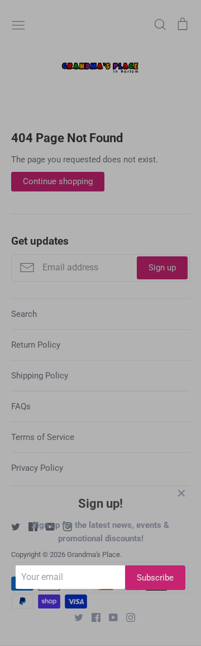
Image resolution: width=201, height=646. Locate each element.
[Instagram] (126, 617)
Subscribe (155, 578)
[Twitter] (74, 617)
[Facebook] (91, 617)
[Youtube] (109, 617)
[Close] (181, 492)
